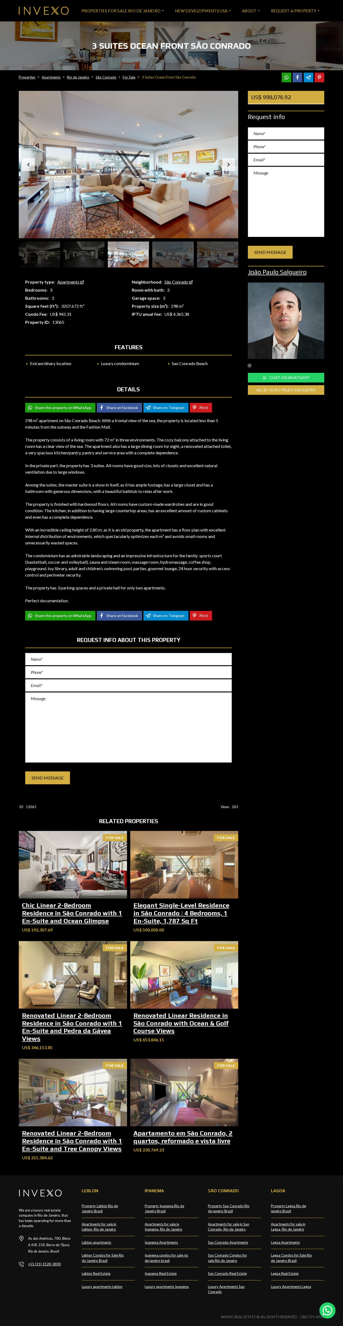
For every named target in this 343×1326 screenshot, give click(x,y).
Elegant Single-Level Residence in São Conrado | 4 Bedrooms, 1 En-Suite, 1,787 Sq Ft (181, 913)
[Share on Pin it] (319, 77)
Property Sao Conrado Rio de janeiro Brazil (228, 1208)
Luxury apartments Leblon (102, 1286)
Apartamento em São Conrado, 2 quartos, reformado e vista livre (183, 1137)
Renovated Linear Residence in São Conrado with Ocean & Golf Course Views (181, 1023)
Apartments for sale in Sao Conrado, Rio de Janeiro (228, 1227)
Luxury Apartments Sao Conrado (226, 1289)
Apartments (68, 281)
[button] (228, 164)
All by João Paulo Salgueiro (286, 390)
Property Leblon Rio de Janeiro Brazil (100, 1208)
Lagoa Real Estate (285, 1273)
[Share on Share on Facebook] (297, 77)
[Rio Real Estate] (44, 10)
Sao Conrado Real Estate (227, 1273)
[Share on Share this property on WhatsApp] (286, 77)
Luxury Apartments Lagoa (291, 1286)
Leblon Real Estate (96, 1273)
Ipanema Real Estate (161, 1273)
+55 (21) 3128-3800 (44, 1264)
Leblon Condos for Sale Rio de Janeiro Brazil (103, 1258)
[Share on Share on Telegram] (308, 77)
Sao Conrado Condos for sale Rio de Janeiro (227, 1258)
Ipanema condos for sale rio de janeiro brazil (166, 1258)
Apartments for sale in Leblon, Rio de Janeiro (99, 1227)
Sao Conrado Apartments (228, 1242)
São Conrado (177, 281)
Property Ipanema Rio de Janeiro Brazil (164, 1208)
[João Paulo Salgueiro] (286, 321)
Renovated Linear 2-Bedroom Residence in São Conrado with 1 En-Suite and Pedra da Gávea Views (72, 1027)
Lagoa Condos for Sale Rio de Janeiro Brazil (291, 1258)
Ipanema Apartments (161, 1242)
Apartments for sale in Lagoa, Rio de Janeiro (288, 1227)
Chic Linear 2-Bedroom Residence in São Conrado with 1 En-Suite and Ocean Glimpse (72, 913)
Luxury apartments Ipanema (167, 1286)
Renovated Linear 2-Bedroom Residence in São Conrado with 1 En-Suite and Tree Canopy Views (72, 1141)
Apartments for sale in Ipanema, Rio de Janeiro (163, 1227)
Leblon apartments (96, 1242)
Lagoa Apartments (285, 1242)
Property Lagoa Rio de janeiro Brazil (288, 1208)
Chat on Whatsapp (289, 377)
